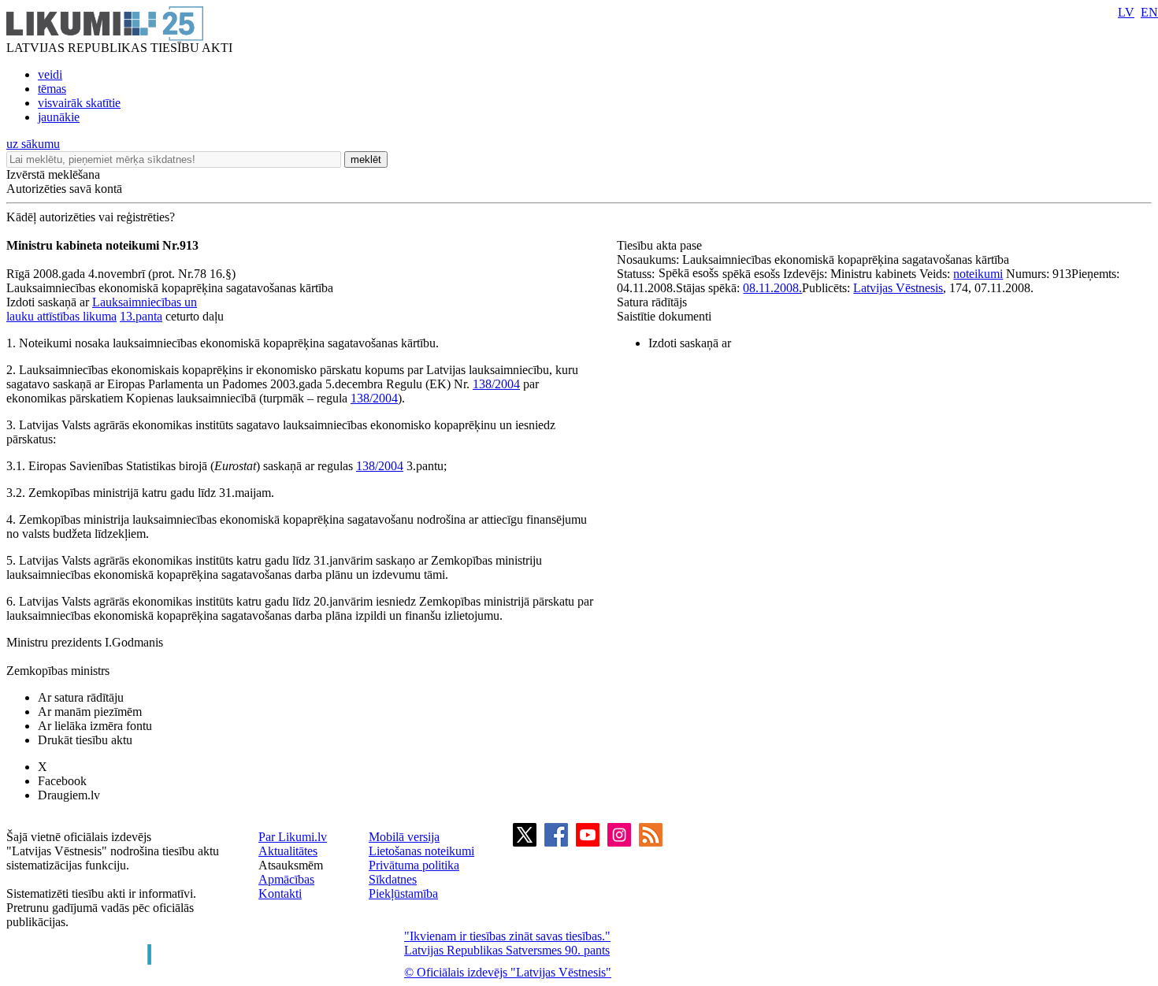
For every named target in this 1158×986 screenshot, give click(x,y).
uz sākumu (33, 143)
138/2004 (496, 384)
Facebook (62, 781)
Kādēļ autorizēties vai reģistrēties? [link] (90, 217)
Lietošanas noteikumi (421, 851)
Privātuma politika (414, 865)
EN (1149, 12)
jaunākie (59, 117)
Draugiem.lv (69, 795)
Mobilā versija (404, 836)
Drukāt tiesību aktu (85, 740)
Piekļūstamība (403, 893)
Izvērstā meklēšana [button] (53, 174)
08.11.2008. (772, 288)
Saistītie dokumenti (664, 316)
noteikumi (978, 273)
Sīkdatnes (393, 879)
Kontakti (280, 893)
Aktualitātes (287, 851)
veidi (50, 74)
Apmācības (286, 879)
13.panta (141, 316)
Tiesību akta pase (661, 245)
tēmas (52, 88)
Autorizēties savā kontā (64, 188)
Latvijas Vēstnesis (898, 288)
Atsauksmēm (290, 865)
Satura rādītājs (652, 302)
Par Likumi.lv (292, 836)
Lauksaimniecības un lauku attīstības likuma (101, 309)
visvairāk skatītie (79, 102)
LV (1126, 12)
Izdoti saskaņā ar (689, 343)
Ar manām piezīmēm (90, 711)
